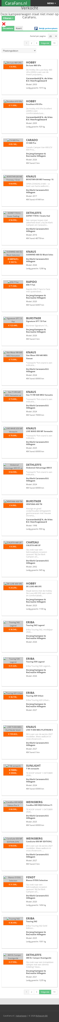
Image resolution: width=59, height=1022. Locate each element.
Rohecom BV (42, 1015)
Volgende (45, 43)
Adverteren (21, 1015)
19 (54, 43)
